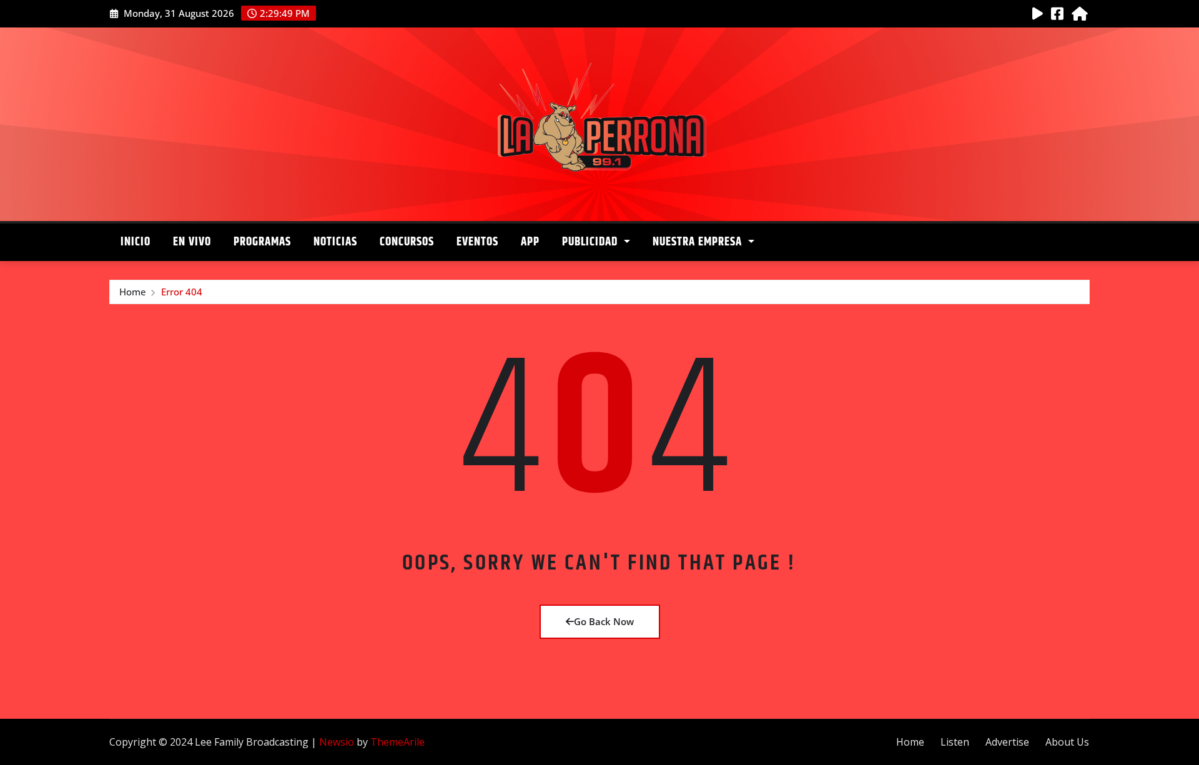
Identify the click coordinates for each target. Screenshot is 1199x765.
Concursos (407, 242)
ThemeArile (397, 742)
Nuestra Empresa (699, 242)
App (530, 242)
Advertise (1007, 742)
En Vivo (192, 242)
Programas (262, 242)
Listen (954, 742)
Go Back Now (604, 621)
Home (132, 291)
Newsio (336, 742)
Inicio (135, 242)
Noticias (335, 242)
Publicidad (591, 242)
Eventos (477, 242)
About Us (1067, 742)
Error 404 (181, 291)
